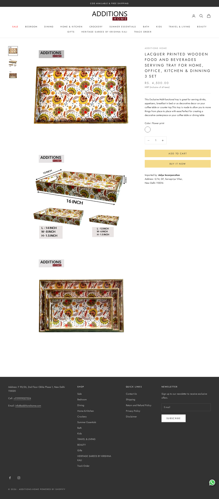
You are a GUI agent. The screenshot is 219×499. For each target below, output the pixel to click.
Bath (146, 26)
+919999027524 (22, 398)
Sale (15, 26)
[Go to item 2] (13, 63)
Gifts (71, 31)
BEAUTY (202, 26)
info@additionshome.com (28, 405)
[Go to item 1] (13, 51)
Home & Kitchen (71, 26)
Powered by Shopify (53, 489)
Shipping (130, 399)
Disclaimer (131, 416)
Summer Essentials (123, 26)
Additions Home (156, 48)
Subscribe (173, 418)
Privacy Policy (133, 411)
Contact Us (131, 394)
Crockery (96, 26)
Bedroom (31, 26)
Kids (159, 26)
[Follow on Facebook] (10, 477)
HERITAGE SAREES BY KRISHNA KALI (104, 31)
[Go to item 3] (13, 75)
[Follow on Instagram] (19, 477)
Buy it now (178, 163)
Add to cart (178, 153)
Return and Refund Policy (138, 405)
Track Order (143, 31)
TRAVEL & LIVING (179, 26)
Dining (49, 26)
